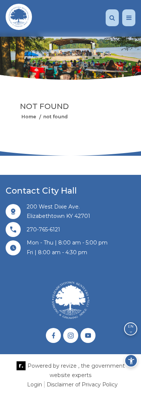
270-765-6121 (43, 229)
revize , (70, 365)
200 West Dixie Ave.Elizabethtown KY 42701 (58, 211)
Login (34, 384)
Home (28, 116)
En (130, 326)
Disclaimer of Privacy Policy (82, 384)
